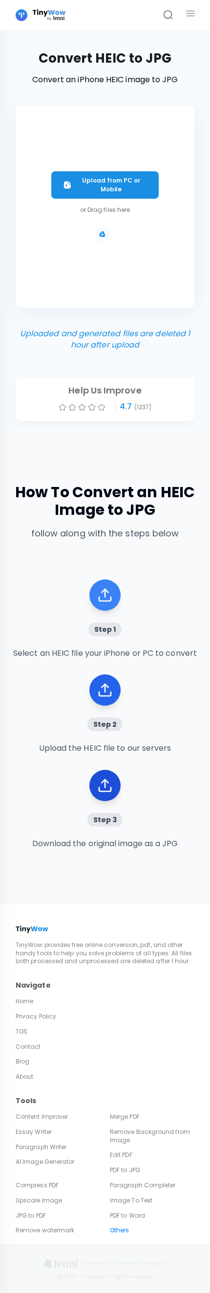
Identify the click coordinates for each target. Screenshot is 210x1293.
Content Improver (42, 1116)
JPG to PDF (31, 1215)
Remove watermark (45, 1230)
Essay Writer (34, 1132)
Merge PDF (125, 1116)
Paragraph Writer (41, 1147)
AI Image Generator (45, 1161)
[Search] (168, 15)
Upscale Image (39, 1200)
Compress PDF (37, 1185)
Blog (22, 1061)
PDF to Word (127, 1215)
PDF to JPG (125, 1170)
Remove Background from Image (150, 1136)
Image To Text (131, 1200)
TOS (21, 1031)
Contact (28, 1046)
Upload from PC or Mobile (111, 184)
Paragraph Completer (143, 1185)
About (24, 1076)
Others (119, 1230)
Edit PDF (121, 1155)
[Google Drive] (102, 234)
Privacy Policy (36, 1016)
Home (24, 1001)
